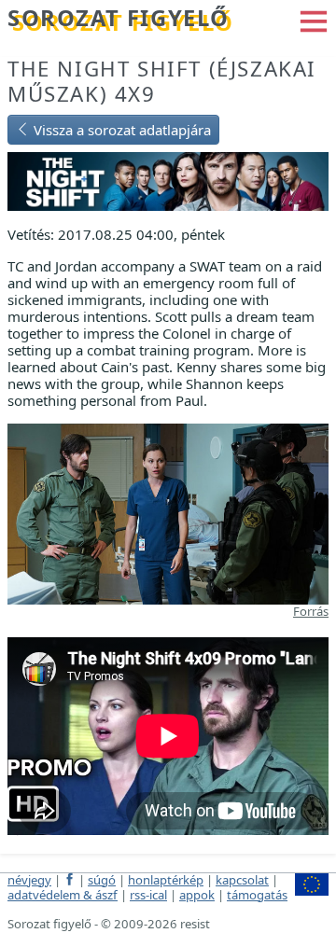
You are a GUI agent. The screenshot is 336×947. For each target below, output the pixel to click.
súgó (102, 879)
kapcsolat (242, 879)
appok (197, 894)
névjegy (29, 879)
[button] (314, 20)
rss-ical (148, 894)
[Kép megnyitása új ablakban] (168, 512)
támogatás (257, 894)
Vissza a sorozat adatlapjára (120, 129)
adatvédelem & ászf (62, 894)
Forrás (311, 611)
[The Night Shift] (168, 179)
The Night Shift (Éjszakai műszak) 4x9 (161, 81)
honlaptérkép (165, 879)
